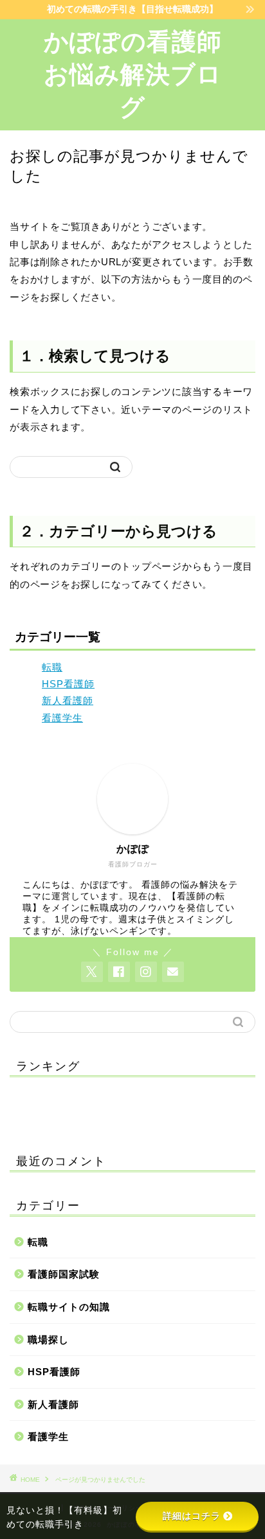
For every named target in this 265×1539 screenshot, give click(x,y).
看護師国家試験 (64, 1274)
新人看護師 (67, 700)
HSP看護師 (68, 683)
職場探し (48, 1339)
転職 (52, 667)
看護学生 (62, 717)
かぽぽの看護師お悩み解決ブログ (133, 74)
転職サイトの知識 (69, 1306)
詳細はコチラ (192, 1516)
